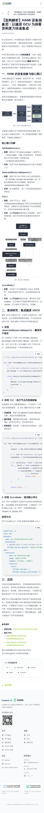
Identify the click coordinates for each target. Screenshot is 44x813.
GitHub (7, 760)
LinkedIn (33, 667)
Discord (7, 764)
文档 (28, 735)
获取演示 (30, 742)
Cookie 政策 (9, 746)
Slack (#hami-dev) (11, 767)
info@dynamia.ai (33, 762)
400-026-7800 (32, 769)
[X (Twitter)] (28, 775)
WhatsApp (20, 667)
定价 (28, 739)
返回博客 (8, 685)
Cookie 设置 (9, 750)
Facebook (23, 672)
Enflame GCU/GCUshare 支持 (25, 629)
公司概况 (8, 735)
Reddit (11, 672)
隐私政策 (8, 742)
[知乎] (32, 775)
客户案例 (8, 739)
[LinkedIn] (25, 775)
